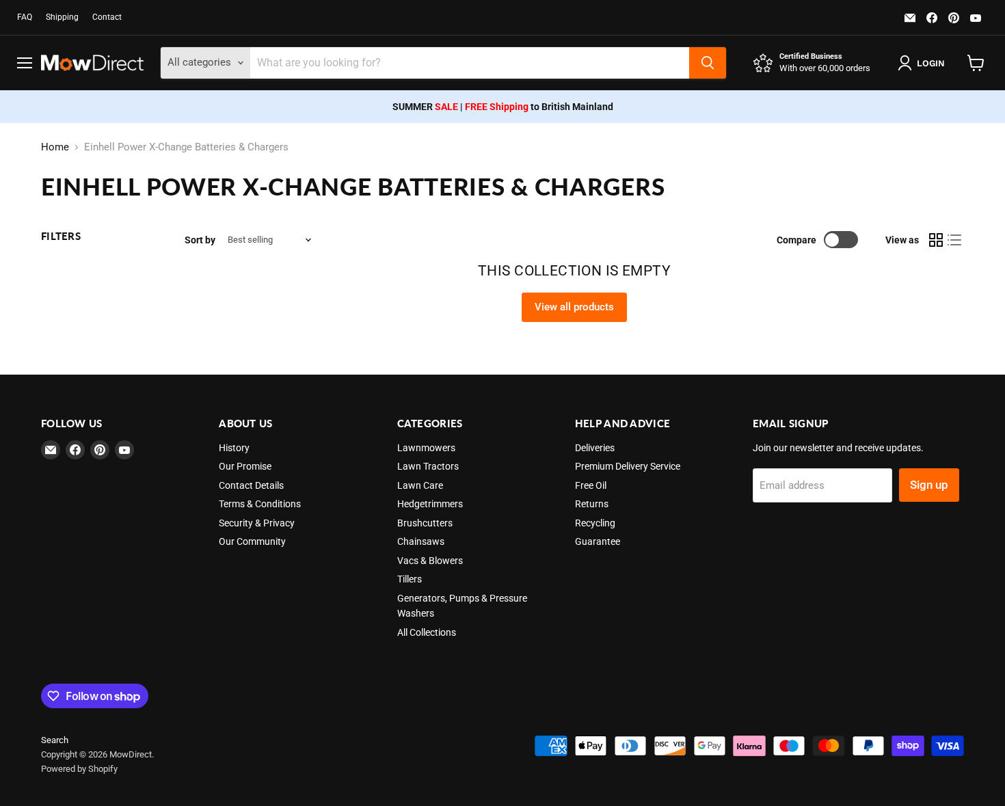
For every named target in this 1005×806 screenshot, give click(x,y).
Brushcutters (425, 523)
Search (54, 740)
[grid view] (936, 240)
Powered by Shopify (79, 769)
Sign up (929, 485)
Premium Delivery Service (627, 466)
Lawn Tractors (428, 466)
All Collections (426, 632)
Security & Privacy (257, 523)
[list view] (955, 240)
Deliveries (595, 447)
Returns (591, 503)
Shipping (62, 17)
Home (55, 147)
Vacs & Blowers (430, 560)
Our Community (252, 541)
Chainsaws (420, 541)
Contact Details (251, 485)
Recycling (595, 523)
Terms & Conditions (260, 503)
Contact (107, 17)
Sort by (200, 239)
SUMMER (425, 106)
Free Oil (590, 485)
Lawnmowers (426, 447)
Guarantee (597, 541)
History (234, 447)
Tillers (409, 579)
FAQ (24, 17)
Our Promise (245, 466)
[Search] (707, 63)
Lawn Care (420, 485)
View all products (574, 307)
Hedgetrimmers (430, 503)
